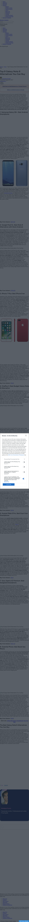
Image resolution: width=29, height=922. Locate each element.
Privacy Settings (24, 921)
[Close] (26, 436)
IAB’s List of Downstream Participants (16, 454)
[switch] (24, 462)
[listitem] (14, 459)
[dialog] (14, 461)
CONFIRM (8, 484)
